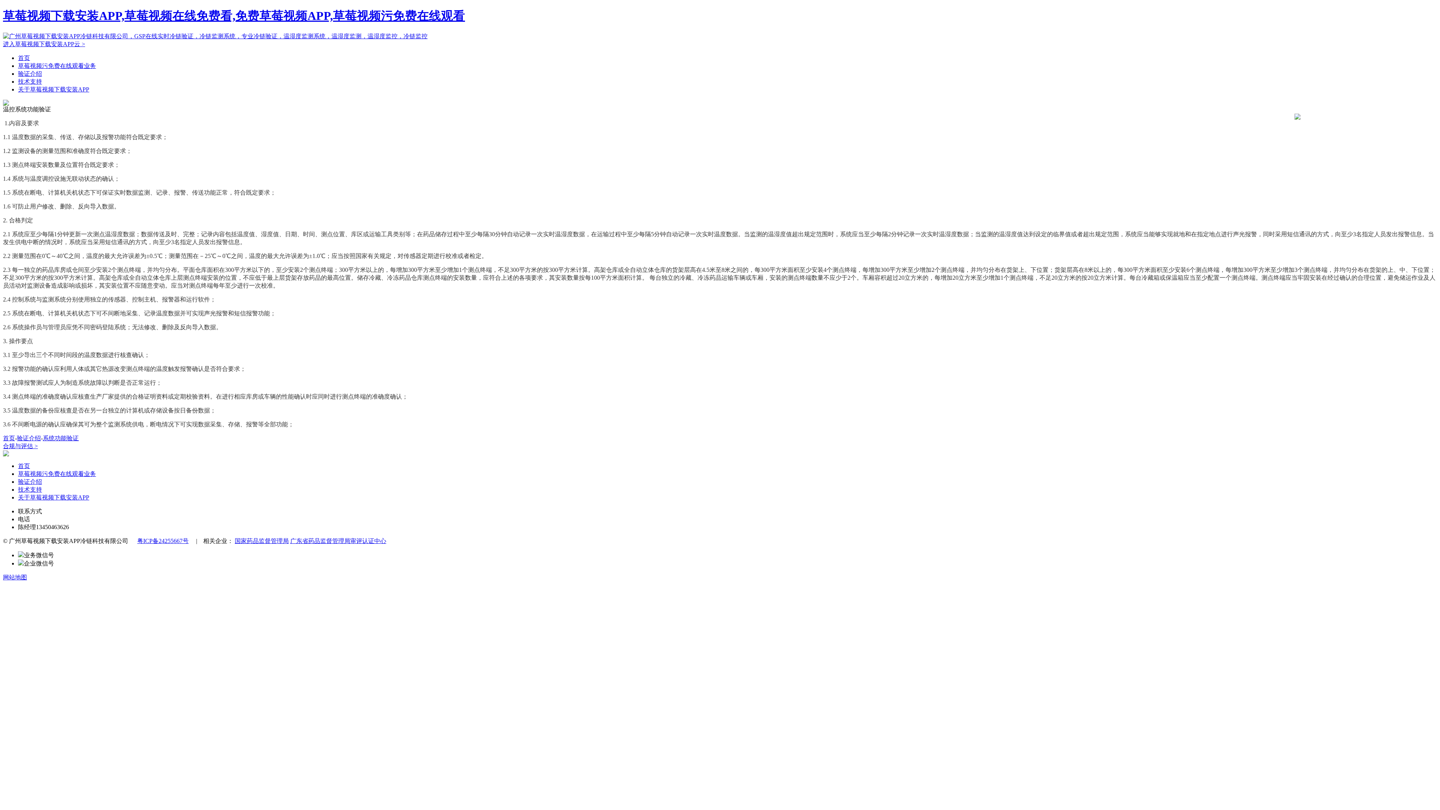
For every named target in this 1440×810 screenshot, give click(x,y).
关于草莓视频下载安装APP (53, 89)
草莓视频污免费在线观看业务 (57, 66)
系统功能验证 (61, 438)
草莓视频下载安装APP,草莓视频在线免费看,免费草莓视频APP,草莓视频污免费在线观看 (234, 15)
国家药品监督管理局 (262, 541)
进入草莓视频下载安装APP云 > (44, 44)
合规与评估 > (20, 446)
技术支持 (30, 81)
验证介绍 (30, 73)
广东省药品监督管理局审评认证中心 (338, 541)
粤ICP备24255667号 (163, 541)
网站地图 (15, 577)
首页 (24, 58)
